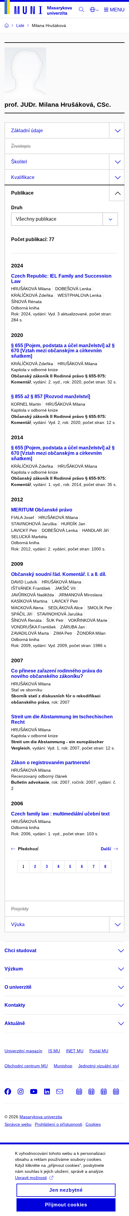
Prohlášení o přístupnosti (58, 1124)
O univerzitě (18, 987)
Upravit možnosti (31, 1177)
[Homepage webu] (38, 8)
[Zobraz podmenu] (115, 951)
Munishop (63, 1065)
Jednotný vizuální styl (98, 1065)
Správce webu (18, 1124)
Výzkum (13, 968)
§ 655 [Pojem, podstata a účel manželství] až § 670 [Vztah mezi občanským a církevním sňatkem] (63, 351)
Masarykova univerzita (41, 1116)
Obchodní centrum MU (26, 1065)
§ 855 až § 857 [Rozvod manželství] (50, 396)
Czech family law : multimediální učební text (60, 813)
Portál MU (98, 1050)
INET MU (74, 1050)
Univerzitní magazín (23, 1050)
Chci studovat (20, 950)
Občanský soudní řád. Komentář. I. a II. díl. (58, 574)
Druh (16, 207)
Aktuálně (14, 1023)
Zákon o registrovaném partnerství (50, 762)
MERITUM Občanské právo (41, 509)
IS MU (54, 1050)
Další (106, 848)
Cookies (93, 1124)
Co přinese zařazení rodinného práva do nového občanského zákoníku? (56, 673)
